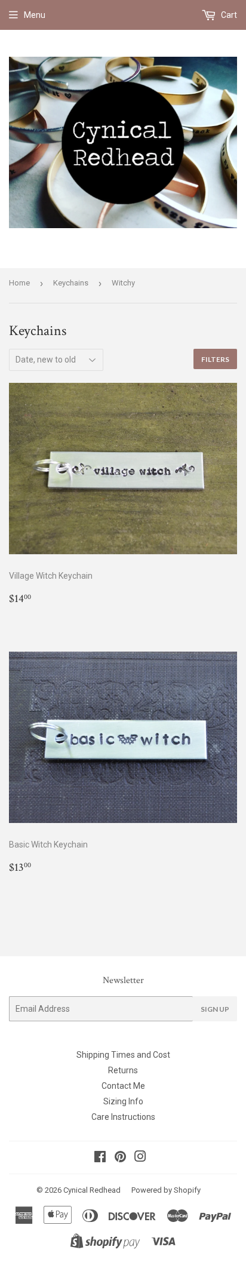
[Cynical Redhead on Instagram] (140, 1158)
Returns (123, 1070)
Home (19, 282)
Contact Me (123, 1086)
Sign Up (215, 1009)
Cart (228, 15)
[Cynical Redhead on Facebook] (100, 1158)
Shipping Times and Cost (123, 1055)
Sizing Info (123, 1101)
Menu (34, 15)
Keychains (70, 282)
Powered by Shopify (166, 1190)
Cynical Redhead (92, 1190)
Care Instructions (123, 1117)
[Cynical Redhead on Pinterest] (120, 1158)
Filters (215, 359)
